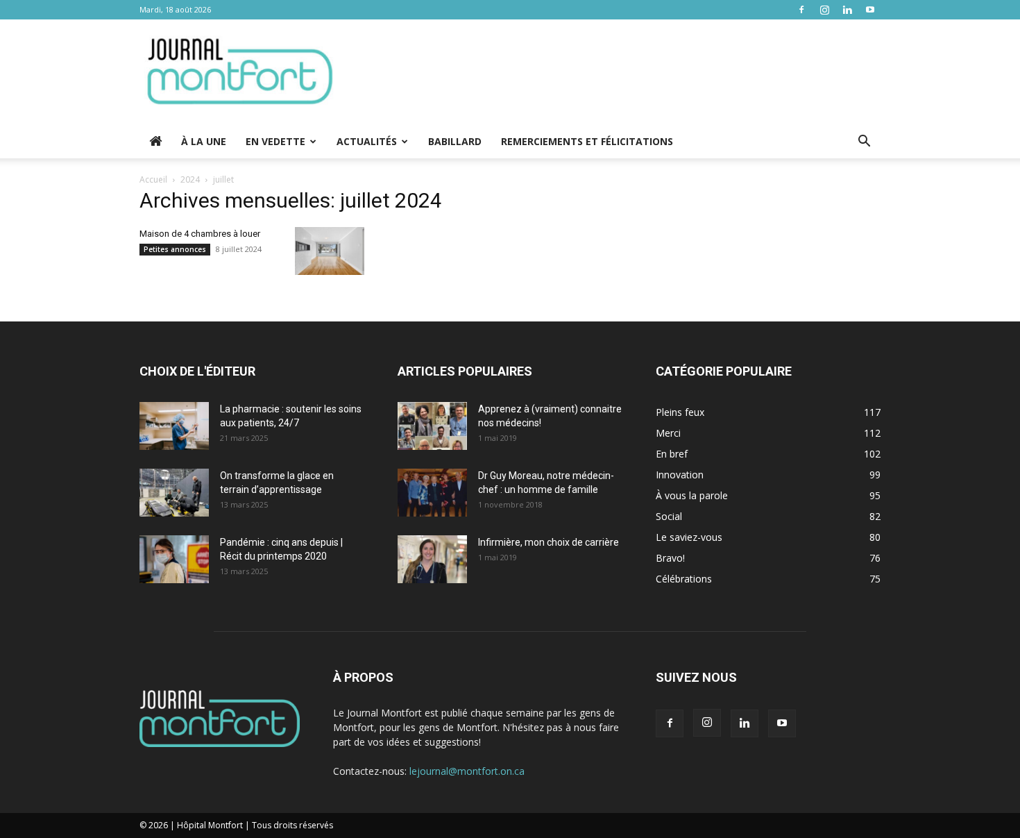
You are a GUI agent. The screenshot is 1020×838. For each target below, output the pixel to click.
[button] (864, 142)
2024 (190, 179)
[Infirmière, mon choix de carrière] (432, 559)
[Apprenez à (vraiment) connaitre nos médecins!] (432, 426)
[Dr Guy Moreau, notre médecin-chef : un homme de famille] (432, 493)
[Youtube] (870, 9)
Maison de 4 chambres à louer (199, 233)
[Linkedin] (847, 9)
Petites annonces (175, 249)
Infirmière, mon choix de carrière (548, 542)
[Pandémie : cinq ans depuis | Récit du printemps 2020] (174, 559)
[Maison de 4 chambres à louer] (329, 251)
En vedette (275, 141)
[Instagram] (824, 9)
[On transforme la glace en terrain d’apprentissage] (174, 493)
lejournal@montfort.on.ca (467, 771)
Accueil (153, 179)
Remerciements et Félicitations (587, 141)
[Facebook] (801, 9)
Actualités (367, 141)
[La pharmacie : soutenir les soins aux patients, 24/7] (174, 426)
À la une (203, 141)
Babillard (455, 141)
